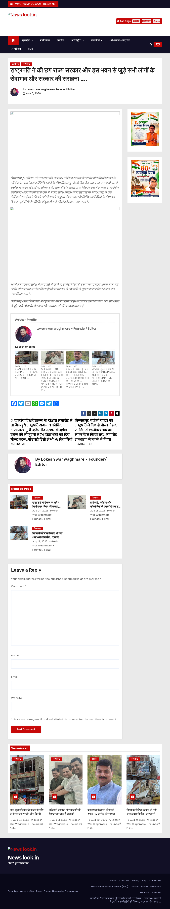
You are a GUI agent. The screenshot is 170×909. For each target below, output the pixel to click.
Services (156, 892)
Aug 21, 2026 (97, 510)
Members (155, 886)
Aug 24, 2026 (40, 510)
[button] (151, 45)
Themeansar (72, 891)
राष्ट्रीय (60, 40)
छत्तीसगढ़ (45, 40)
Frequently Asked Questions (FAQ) (109, 886)
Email (14, 677)
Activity (135, 880)
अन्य (30, 49)
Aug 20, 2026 (99, 820)
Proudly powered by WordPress (25, 891)
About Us (124, 880)
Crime (156, 21)
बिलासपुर (146, 21)
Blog (144, 880)
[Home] (13, 40)
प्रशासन (136, 21)
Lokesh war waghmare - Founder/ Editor (51, 89)
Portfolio (144, 892)
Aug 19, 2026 (39, 541)
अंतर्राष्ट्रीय (76, 40)
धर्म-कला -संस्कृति (119, 40)
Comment (19, 586)
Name (15, 655)
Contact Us (155, 880)
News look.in (23, 21)
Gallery (134, 886)
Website (16, 698)
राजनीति (95, 40)
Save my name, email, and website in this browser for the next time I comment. (65, 719)
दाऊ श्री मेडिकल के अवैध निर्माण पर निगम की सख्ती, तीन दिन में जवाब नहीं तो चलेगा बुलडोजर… (26, 373)
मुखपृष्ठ (26, 40)
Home (113, 880)
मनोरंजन (16, 49)
